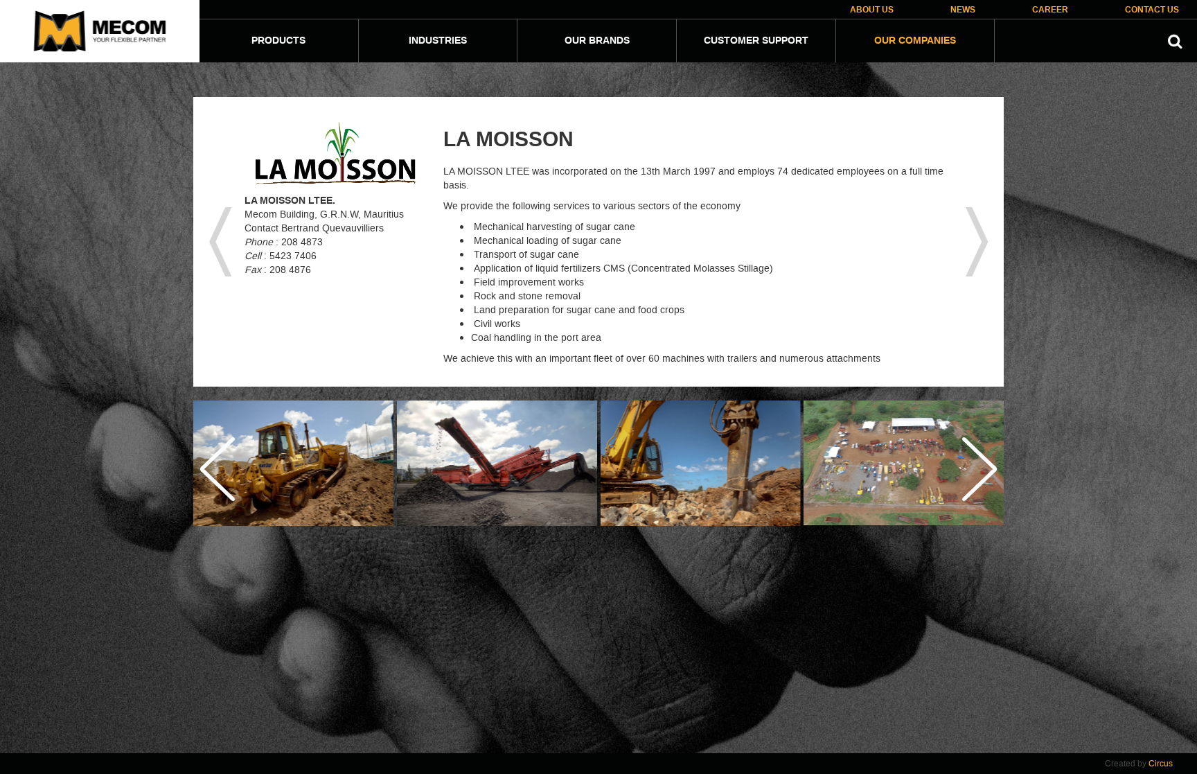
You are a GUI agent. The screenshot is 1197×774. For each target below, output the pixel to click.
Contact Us (1152, 10)
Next (979, 469)
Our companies (915, 41)
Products (278, 41)
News (962, 10)
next (977, 241)
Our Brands (597, 41)
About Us (872, 10)
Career (1050, 10)
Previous (218, 469)
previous (220, 241)
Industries (438, 41)
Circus (1161, 763)
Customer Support (756, 41)
